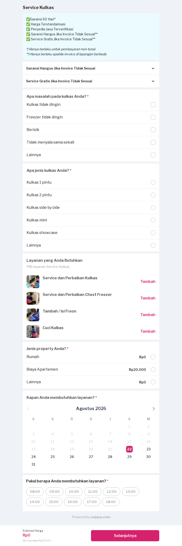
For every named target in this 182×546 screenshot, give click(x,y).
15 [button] (129, 441)
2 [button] (148, 426)
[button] (153, 408)
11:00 (93, 492)
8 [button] (129, 434)
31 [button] (34, 464)
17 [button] (33, 449)
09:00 (54, 492)
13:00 (131, 492)
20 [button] (91, 449)
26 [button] (72, 457)
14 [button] (110, 441)
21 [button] (110, 449)
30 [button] (148, 457)
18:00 (111, 502)
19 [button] (72, 449)
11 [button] (53, 441)
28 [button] (110, 457)
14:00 (35, 502)
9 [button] (148, 434)
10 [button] (33, 441)
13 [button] (91, 441)
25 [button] (52, 457)
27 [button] (91, 457)
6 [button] (91, 434)
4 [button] (52, 434)
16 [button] (148, 441)
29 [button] (129, 457)
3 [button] (33, 434)
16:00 (73, 502)
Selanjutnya (125, 535)
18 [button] (52, 449)
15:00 (54, 502)
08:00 (35, 492)
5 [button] (72, 434)
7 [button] (110, 434)
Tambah (147, 281)
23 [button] (148, 449)
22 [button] (129, 449)
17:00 (92, 502)
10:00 (74, 492)
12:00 (112, 492)
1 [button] (129, 426)
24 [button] (33, 457)
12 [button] (72, 441)
